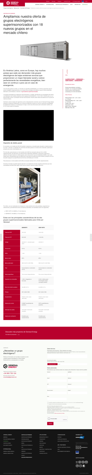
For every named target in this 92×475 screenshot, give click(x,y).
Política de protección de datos (59, 413)
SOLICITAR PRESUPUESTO (26, 457)
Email (48, 378)
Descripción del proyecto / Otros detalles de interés (59, 350)
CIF (47, 384)
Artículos (53, 1)
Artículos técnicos (62, 439)
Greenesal (5, 441)
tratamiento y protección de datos (70, 402)
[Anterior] (6, 186)
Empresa (69, 384)
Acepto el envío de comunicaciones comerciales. (58, 404)
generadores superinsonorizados (30, 91)
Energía (41, 441)
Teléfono (69, 378)
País (48, 396)
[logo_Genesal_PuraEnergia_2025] (14, 3)
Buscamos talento (7, 445)
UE (82, 1)
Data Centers (43, 443)
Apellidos (69, 372)
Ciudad (69, 390)
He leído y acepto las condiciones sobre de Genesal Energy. (66, 402)
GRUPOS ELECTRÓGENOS (26, 434)
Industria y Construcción (46, 449)
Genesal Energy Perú (8, 453)
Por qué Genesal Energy (9, 439)
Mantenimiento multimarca (64, 451)
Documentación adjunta (51, 360)
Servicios (42, 445)
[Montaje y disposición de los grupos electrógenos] (91, 237)
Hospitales (42, 451)
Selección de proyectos (63, 441)
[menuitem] (48, 1)
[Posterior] (51, 186)
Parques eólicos (43, 453)
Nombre (48, 372)
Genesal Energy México (8, 451)
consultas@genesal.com (10, 377)
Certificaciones (7, 443)
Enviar (50, 423)
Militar (41, 447)
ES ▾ (86, 1)
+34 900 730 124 (67, 1)
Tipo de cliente (50, 390)
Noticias (47, 1)
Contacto (59, 1)
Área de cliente (77, 1)
